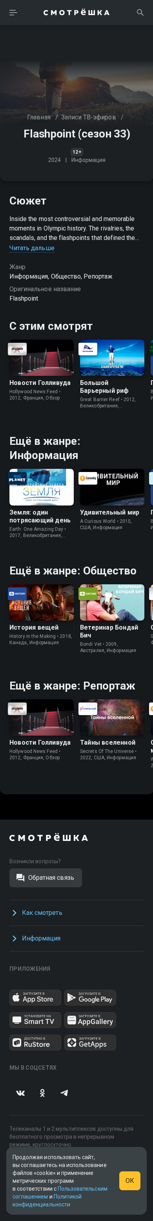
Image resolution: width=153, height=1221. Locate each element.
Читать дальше (32, 248)
